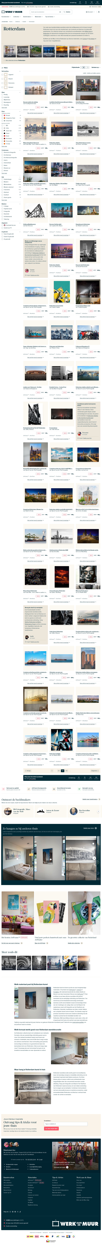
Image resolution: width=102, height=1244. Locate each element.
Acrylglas (91, 39)
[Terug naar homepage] (12, 11)
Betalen (8, 1167)
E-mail (40, 1159)
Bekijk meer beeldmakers (90, 799)
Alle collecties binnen (15, 60)
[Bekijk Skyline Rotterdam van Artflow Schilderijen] (17, 859)
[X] (18, 1212)
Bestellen (32, 1164)
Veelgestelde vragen (12, 1164)
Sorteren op (95, 67)
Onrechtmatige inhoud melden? (56, 1232)
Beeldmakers (27, 17)
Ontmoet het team (59, 1167)
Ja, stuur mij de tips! (51, 1128)
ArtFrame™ (72, 990)
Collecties (16, 17)
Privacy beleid (69, 1232)
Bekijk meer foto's (89, 828)
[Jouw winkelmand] (98, 12)
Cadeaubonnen (34, 1169)
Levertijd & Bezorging (36, 1167)
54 (66, 771)
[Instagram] (10, 1212)
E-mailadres (47, 1120)
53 (62, 771)
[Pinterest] (13, 1212)
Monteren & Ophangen (12, 1169)
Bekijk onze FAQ (35, 275)
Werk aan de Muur (83, 1177)
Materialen (38, 17)
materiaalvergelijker (78, 1022)
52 (59, 771)
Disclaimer (45, 1232)
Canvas (84, 39)
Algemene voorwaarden (36, 1232)
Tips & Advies (49, 17)
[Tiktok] (20, 1212)
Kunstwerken (5, 17)
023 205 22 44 (31, 1159)
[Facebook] (15, 1212)
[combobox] (44, 12)
